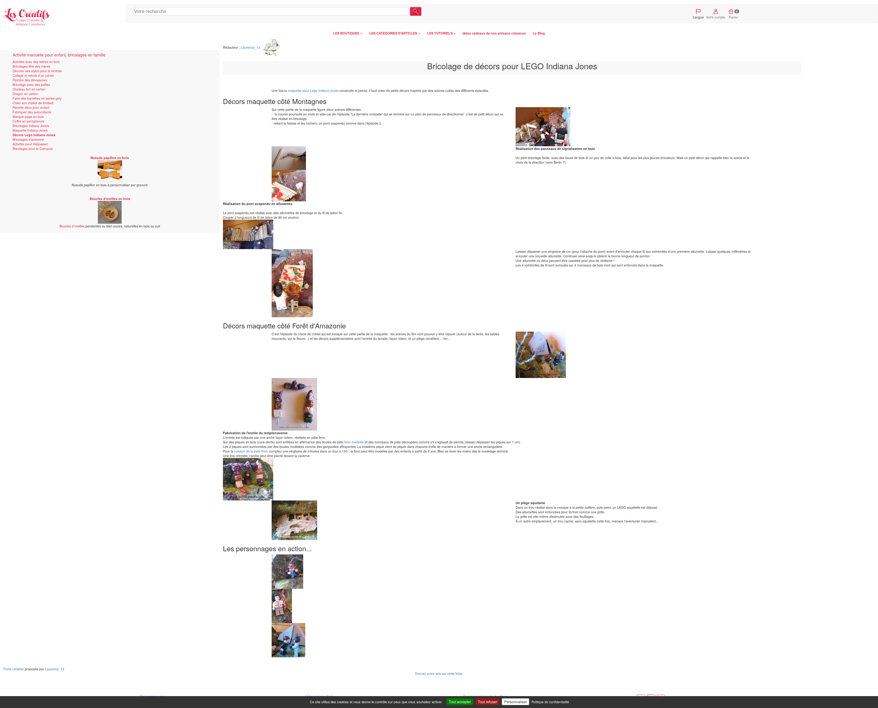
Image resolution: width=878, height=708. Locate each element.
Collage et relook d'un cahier (33, 75)
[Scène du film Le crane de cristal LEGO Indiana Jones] (634, 355)
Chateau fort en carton (29, 89)
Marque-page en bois (28, 116)
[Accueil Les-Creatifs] (63, 16)
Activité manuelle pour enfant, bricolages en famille (59, 55)
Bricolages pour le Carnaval (33, 148)
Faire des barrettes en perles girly (37, 98)
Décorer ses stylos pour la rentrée (37, 71)
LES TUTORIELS (440, 33)
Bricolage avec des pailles (31, 84)
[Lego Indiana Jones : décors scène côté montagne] (634, 126)
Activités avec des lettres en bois (36, 61)
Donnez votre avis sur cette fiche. (439, 673)
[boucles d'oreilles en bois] (110, 211)
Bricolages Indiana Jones (31, 125)
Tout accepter (460, 701)
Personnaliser (515, 701)
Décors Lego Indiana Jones (34, 135)
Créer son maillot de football (33, 103)
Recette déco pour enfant (31, 107)
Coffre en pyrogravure (28, 121)
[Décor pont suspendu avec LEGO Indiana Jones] (341, 234)
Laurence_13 (250, 47)
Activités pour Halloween (30, 144)
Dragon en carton (25, 93)
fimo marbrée (354, 442)
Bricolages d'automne (28, 139)
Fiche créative (13, 669)
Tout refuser (487, 701)
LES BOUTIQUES (346, 33)
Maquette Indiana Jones (30, 130)
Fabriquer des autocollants (32, 112)
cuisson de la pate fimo (251, 451)
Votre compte (715, 17)
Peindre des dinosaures (30, 80)
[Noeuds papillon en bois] (110, 170)
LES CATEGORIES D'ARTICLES (393, 33)
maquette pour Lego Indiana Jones (313, 90)
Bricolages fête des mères (31, 66)
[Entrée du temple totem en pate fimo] (341, 479)
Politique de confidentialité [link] (550, 702)
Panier (733, 14)
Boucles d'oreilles (72, 226)
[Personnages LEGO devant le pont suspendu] (390, 283)
